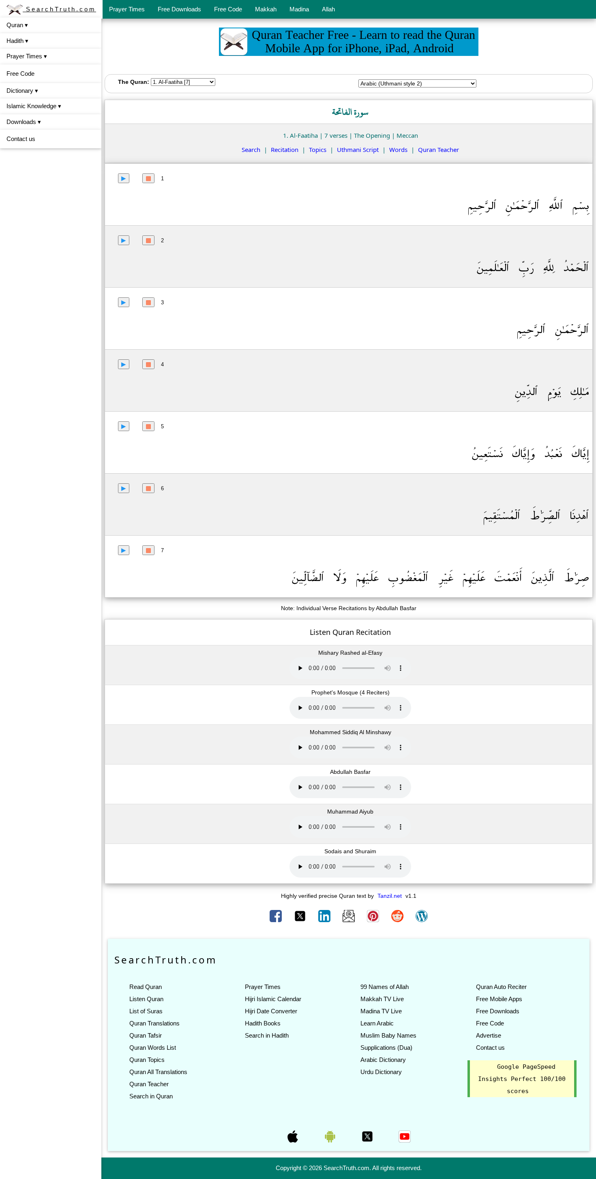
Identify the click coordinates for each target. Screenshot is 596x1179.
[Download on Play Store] (331, 1135)
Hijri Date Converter (271, 1011)
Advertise (488, 1035)
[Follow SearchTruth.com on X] (368, 1135)
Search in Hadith (267, 1035)
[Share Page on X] (301, 915)
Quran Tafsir (145, 1035)
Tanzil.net (389, 896)
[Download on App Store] (293, 1135)
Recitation (284, 149)
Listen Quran (146, 998)
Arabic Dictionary (383, 1059)
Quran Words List (152, 1047)
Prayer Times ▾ (26, 56)
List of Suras (146, 1011)
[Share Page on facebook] (276, 915)
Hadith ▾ (17, 40)
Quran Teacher (438, 149)
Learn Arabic (377, 1023)
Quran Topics (147, 1059)
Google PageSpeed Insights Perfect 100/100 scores (522, 1079)
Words (398, 149)
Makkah (266, 9)
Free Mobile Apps (499, 998)
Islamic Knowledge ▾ (33, 106)
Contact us (20, 138)
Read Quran (145, 986)
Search (251, 149)
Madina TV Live (381, 1011)
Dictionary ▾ (22, 90)
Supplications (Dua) (386, 1047)
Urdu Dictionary (381, 1071)
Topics (317, 149)
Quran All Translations (158, 1071)
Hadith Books (263, 1023)
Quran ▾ (17, 24)
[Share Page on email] (349, 915)
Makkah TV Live (382, 998)
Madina (299, 9)
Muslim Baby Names (388, 1035)
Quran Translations (154, 1023)
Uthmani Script (358, 149)
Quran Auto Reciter (501, 986)
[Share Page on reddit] (398, 915)
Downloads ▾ (23, 121)
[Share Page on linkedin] (325, 915)
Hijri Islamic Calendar (273, 998)
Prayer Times (127, 9)
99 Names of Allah (384, 986)
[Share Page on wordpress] (422, 915)
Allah (328, 9)
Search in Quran (151, 1096)
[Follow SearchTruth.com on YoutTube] (404, 1135)
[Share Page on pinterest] (374, 915)
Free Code (228, 9)
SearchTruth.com (59, 9)
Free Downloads (179, 9)
